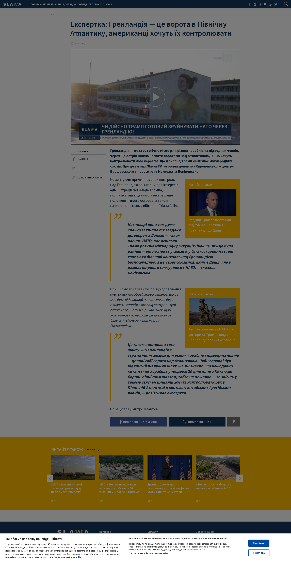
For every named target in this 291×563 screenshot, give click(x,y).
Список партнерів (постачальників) (148, 553)
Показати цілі (259, 552)
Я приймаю (258, 543)
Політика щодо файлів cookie (65, 557)
